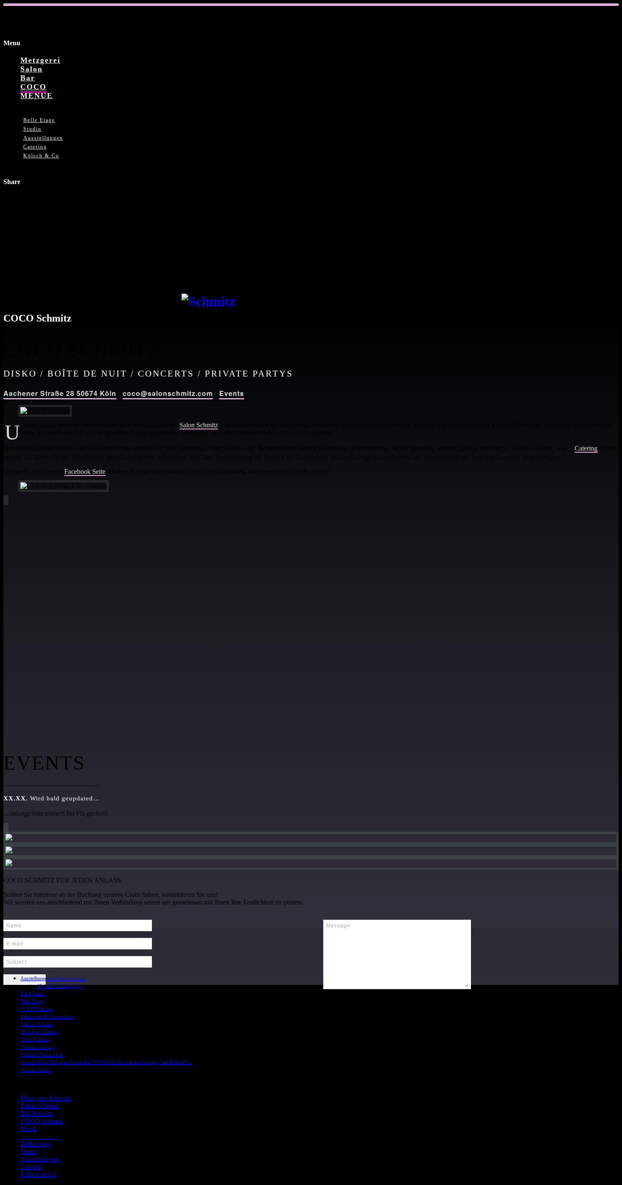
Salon (31, 69)
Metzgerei (40, 60)
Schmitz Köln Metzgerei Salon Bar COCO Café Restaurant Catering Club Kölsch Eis (105, 1062)
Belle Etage (39, 120)
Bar (27, 78)
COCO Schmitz (36, 1009)
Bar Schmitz (32, 994)
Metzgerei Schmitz (39, 1032)
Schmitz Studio (35, 1070)
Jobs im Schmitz (36, 1024)
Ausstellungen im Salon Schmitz (52, 979)
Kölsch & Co (41, 156)
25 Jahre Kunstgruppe (59, 986)
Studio (32, 129)
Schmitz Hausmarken (41, 1055)
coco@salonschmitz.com (168, 393)
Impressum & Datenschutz (47, 1017)
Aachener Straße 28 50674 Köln (59, 393)
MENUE (36, 95)
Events (231, 393)
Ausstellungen (43, 138)
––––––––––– (39, 1136)
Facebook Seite (84, 471)
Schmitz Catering (37, 1047)
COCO (33, 86)
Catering (35, 147)
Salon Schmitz (198, 425)
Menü (28, 1128)
